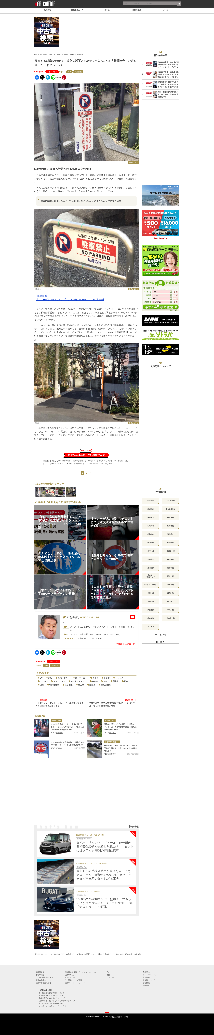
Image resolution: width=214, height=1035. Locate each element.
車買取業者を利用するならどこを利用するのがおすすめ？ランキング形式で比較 (81, 201)
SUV (50, 678)
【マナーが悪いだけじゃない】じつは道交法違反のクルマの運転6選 (70, 299)
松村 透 (150, 593)
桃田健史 (170, 559)
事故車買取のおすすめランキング (52, 998)
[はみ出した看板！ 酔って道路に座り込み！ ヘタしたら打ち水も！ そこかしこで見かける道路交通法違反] (41, 728)
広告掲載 (146, 983)
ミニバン (44, 681)
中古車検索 (40, 975)
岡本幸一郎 (171, 618)
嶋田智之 (150, 509)
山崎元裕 (97, 891)
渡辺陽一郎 (171, 551)
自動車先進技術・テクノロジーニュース (80, 972)
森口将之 (170, 534)
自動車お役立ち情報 (112, 742)
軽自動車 (69, 685)
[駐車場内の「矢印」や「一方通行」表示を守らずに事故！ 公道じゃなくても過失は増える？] (94, 749)
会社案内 (146, 972)
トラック (119, 678)
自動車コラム (52, 72)
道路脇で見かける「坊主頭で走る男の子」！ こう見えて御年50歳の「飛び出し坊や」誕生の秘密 (120, 726)
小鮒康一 (150, 559)
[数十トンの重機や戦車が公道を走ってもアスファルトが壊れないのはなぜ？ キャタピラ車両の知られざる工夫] (55, 871)
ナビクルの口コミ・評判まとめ (51, 1003)
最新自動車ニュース (84, 839)
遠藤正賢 (170, 585)
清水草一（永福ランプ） (150, 576)
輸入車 (81, 685)
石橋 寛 (170, 576)
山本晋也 (170, 526)
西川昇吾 (150, 601)
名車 (105, 681)
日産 (42, 685)
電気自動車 (106, 685)
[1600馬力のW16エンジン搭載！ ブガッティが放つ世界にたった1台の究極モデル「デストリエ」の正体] (55, 899)
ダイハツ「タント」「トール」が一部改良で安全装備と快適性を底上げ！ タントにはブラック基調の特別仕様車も (105, 846)
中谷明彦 (150, 500)
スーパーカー (81, 678)
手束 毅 (170, 610)
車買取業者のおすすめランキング (52, 995)
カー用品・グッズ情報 (73, 980)
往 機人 (112, 733)
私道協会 (78, 72)
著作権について (149, 980)
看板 (69, 72)
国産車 (116, 681)
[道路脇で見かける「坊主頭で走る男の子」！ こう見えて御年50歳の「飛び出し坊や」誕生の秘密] (94, 728)
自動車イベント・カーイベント (77, 983)
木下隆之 (150, 627)
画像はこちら (133, 162)
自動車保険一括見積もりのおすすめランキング (57, 1001)
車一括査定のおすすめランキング (52, 993)
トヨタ (107, 678)
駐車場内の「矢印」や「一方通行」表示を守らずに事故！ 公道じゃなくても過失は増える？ (120, 748)
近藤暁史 (65, 54)
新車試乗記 (40, 972)
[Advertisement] (86, 793)
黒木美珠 (150, 618)
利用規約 (146, 977)
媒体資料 (146, 985)
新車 (126, 681)
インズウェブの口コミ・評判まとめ (52, 1006)
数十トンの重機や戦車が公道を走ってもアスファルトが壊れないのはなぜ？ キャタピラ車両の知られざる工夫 (104, 874)
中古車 (95, 681)
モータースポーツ (78, 681)
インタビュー (70, 977)
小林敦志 (150, 534)
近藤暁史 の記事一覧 (125, 644)
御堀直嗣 (170, 517)
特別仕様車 (54, 685)
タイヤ (95, 678)
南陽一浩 (170, 543)
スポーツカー (64, 678)
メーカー (110, 977)
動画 (108, 975)
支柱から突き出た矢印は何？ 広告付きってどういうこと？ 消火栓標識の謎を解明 (67, 743)
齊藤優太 (59, 733)
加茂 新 (170, 593)
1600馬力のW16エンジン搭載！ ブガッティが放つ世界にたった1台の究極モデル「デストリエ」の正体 (104, 902)
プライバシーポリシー (151, 975)
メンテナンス (59, 681)
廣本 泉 (150, 551)
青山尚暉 (150, 543)
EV (41, 678)
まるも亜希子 (170, 509)
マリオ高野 (171, 500)
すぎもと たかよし (151, 585)
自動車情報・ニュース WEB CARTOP (49, 954)
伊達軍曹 (150, 517)
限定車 (92, 685)
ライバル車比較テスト (44, 977)
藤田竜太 (150, 568)
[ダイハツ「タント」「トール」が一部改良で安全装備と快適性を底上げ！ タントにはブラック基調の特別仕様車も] (55, 843)
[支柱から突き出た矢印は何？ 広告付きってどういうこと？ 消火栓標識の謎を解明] (41, 749)
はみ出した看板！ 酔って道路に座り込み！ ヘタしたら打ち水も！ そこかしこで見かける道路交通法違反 (67, 726)
